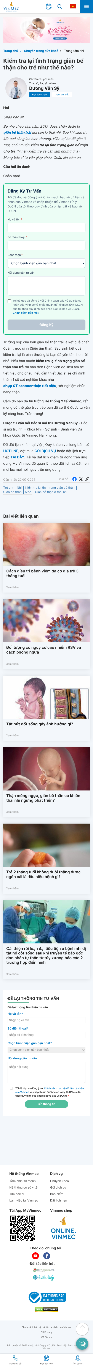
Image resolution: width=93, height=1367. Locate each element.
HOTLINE (10, 451)
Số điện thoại (17, 237)
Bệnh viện (15, 255)
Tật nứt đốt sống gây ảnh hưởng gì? (39, 724)
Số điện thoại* (18, 1028)
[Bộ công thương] (46, 1297)
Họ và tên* (15, 1014)
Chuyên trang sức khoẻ (41, 51)
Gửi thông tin (46, 1104)
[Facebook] (74, 479)
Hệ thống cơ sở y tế (23, 1187)
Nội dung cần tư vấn (21, 273)
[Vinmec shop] (63, 1228)
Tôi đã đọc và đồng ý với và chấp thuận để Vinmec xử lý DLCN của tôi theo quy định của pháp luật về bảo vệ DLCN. (49, 1092)
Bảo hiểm (56, 1194)
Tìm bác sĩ (16, 1194)
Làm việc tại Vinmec (23, 1200)
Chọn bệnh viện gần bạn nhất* (30, 1043)
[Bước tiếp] (44, 1277)
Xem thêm (12, 587)
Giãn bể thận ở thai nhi (51, 492)
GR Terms (46, 1337)
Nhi (19, 488)
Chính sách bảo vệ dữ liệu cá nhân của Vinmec (47, 1327)
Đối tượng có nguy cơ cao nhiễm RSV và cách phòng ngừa (43, 650)
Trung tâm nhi (74, 51)
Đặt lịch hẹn (58, 1200)
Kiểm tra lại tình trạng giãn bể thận (50, 488)
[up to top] (82, 1329)
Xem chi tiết (62, 94)
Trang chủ (10, 51)
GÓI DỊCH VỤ (45, 451)
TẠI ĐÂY (17, 457)
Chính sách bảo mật (26, 313)
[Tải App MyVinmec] (22, 1228)
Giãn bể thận (12, 492)
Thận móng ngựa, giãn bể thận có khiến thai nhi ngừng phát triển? (43, 798)
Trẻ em (8, 488)
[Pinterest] (87, 479)
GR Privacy (46, 1332)
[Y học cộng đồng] (44, 1270)
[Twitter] (81, 479)
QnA (28, 492)
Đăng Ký (46, 325)
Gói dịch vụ (58, 1187)
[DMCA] (46, 1309)
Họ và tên (15, 219)
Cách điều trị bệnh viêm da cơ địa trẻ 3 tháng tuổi (42, 573)
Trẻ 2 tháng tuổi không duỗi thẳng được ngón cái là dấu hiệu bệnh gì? (43, 874)
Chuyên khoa (59, 1181)
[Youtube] (35, 1255)
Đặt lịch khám (39, 94)
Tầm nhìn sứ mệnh (22, 1181)
